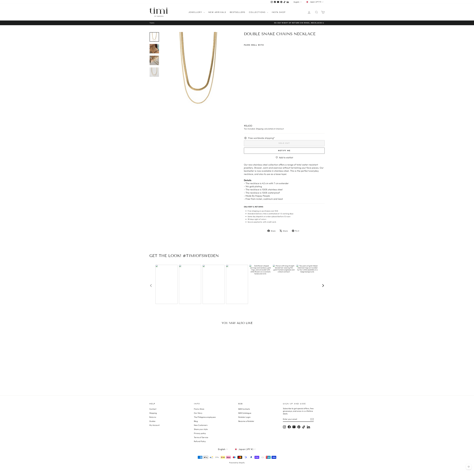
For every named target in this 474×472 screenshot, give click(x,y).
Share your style (201, 429)
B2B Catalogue (244, 413)
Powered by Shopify (237, 463)
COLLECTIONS (257, 12)
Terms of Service (201, 437)
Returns (152, 417)
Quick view (170, 370)
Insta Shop (279, 12)
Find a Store (199, 409)
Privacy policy (200, 433)
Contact (152, 409)
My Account (154, 425)
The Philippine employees (205, 417)
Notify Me (284, 150)
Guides (152, 421)
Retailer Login (244, 417)
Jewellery (195, 12)
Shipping (259, 129)
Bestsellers (237, 12)
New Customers (200, 425)
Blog (196, 421)
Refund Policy (200, 441)
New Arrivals (217, 12)
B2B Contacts (244, 409)
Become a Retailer (246, 421)
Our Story (198, 413)
